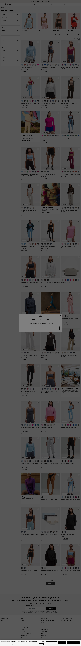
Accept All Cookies (73, 642)
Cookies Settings (52, 642)
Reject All (62, 642)
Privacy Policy (41, 644)
